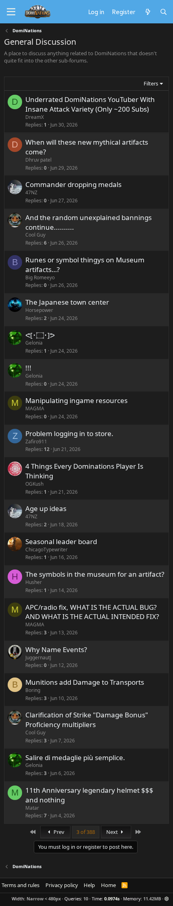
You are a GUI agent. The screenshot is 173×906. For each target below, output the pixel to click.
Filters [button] (151, 83)
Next (112, 831)
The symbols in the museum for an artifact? (94, 574)
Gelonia (34, 342)
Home (108, 885)
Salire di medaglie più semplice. (75, 757)
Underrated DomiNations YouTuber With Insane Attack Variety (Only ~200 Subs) (90, 104)
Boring (32, 690)
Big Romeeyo (40, 277)
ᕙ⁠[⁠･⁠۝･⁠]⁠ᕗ (40, 335)
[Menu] (11, 12)
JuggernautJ (38, 657)
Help (89, 885)
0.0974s (111, 899)
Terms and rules (20, 885)
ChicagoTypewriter (46, 549)
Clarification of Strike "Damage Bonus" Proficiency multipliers (86, 719)
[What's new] (147, 11)
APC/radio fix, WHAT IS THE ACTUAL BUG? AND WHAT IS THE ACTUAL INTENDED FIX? (92, 612)
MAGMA (34, 408)
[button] (167, 899)
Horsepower (39, 310)
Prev (58, 831)
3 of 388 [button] (85, 831)
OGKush (34, 483)
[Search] (163, 11)
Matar (32, 807)
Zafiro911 (36, 441)
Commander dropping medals (73, 184)
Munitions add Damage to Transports (84, 682)
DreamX (34, 117)
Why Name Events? (56, 649)
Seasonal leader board (61, 541)
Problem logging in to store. (69, 433)
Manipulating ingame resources (76, 400)
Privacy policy (61, 885)
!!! (28, 367)
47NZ (31, 192)
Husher (33, 582)
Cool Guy (35, 234)
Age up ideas (45, 508)
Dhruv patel (38, 159)
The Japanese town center (67, 302)
